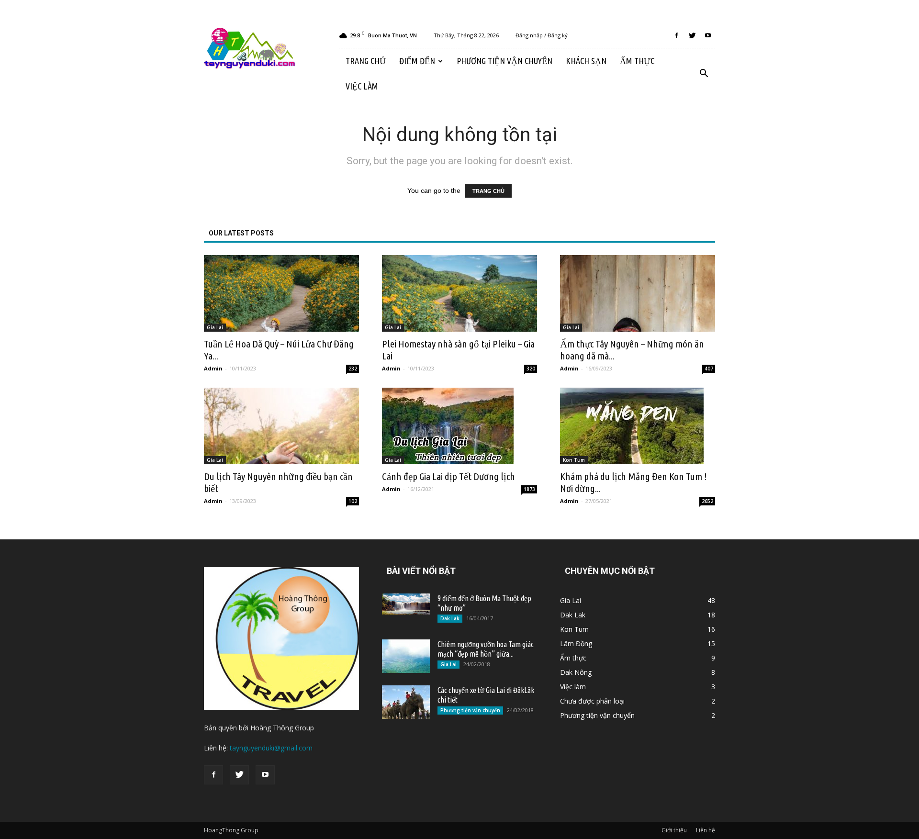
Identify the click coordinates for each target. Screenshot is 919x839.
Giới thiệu (674, 830)
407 (709, 368)
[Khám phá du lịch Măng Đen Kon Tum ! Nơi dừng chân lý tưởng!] (637, 426)
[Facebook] (676, 35)
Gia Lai (215, 327)
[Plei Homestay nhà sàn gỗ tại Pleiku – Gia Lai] (459, 293)
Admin (213, 368)
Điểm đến (417, 61)
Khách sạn (586, 61)
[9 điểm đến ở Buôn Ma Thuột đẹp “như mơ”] (406, 604)
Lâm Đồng (576, 643)
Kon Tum (574, 460)
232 (352, 368)
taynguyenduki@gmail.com (271, 747)
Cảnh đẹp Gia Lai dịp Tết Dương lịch (448, 476)
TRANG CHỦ (488, 191)
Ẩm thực (637, 61)
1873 (529, 489)
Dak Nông (576, 672)
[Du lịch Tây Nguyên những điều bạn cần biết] (281, 426)
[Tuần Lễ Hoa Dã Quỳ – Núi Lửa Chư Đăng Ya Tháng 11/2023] (281, 293)
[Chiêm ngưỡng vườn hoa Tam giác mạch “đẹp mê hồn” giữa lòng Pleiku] (406, 656)
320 (531, 368)
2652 (707, 501)
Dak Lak (450, 618)
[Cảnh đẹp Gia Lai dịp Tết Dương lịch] (459, 426)
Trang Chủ (366, 61)
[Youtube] (708, 35)
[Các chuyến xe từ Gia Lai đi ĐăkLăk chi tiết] (406, 702)
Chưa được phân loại (592, 700)
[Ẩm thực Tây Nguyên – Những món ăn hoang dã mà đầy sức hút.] (637, 293)
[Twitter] (692, 35)
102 (352, 501)
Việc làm (362, 86)
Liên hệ (705, 830)
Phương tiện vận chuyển (504, 61)
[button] (703, 73)
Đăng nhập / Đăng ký (542, 35)
